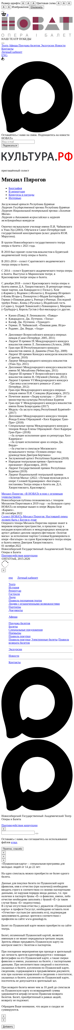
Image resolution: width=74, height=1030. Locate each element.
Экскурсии (48, 45)
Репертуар (15, 590)
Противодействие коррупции (19, 555)
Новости (60, 45)
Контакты (7, 48)
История (14, 587)
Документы (16, 610)
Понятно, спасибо (12, 848)
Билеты (13, 626)
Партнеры (15, 607)
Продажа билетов (29, 45)
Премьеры (15, 633)
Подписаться (10, 145)
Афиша (13, 45)
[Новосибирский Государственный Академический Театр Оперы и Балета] (37, 35)
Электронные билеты (44, 639)
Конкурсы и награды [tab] (21, 194)
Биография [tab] (15, 188)
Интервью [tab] (15, 198)
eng (11, 577)
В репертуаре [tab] (17, 191)
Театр (5, 45)
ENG (4, 55)
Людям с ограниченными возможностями (34, 603)
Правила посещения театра (25, 600)
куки (14, 842)
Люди (12, 597)
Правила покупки (20, 636)
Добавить (8, 1026)
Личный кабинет (11, 51)
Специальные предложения (26, 629)
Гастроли (14, 594)
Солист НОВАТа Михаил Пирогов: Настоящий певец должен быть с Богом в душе (34, 518)
